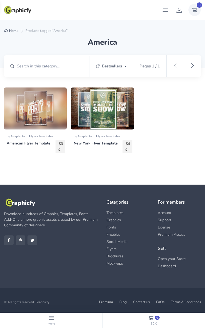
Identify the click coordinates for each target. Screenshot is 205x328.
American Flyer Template (28, 143)
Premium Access (171, 234)
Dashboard (167, 266)
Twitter (32, 240)
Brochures (115, 256)
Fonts (111, 227)
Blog (123, 302)
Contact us (141, 302)
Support (164, 220)
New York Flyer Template (96, 143)
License (164, 227)
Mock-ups (115, 263)
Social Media (117, 241)
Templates (115, 212)
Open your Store (172, 258)
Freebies (113, 234)
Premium (106, 302)
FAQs (160, 302)
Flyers (112, 248)
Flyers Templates (41, 136)
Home (13, 30)
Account (164, 212)
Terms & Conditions (186, 302)
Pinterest (20, 240)
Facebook (9, 240)
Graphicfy (18, 136)
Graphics (114, 220)
